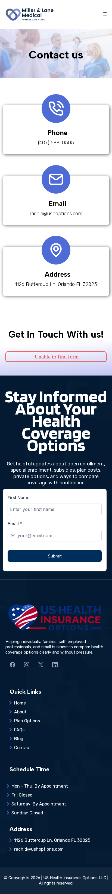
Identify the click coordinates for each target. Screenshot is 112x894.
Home (20, 703)
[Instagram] (27, 665)
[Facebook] (12, 665)
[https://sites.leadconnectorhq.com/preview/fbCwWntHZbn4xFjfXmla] (29, 14)
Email (15, 523)
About (20, 711)
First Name (19, 497)
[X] (41, 665)
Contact (22, 747)
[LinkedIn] (55, 665)
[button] (104, 14)
